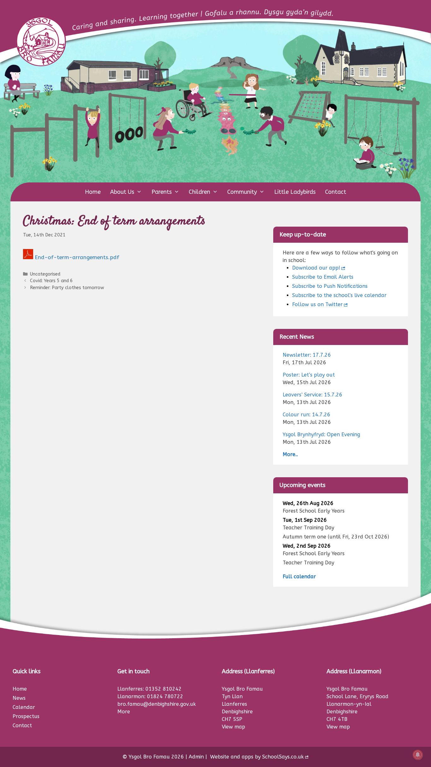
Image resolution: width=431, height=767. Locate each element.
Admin (196, 757)
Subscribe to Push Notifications (330, 286)
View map (233, 727)
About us (122, 191)
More (123, 712)
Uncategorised (45, 274)
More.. (290, 454)
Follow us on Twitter (317, 304)
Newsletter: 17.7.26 (307, 355)
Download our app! (316, 268)
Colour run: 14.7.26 (306, 415)
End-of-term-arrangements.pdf (77, 257)
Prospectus (26, 716)
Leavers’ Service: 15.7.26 (312, 395)
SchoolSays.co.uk (283, 757)
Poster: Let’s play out (309, 375)
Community (242, 191)
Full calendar (299, 577)
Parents (161, 191)
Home (93, 191)
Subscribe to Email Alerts (322, 277)
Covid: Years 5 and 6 (51, 280)
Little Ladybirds (295, 191)
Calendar (24, 707)
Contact (335, 191)
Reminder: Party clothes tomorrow (67, 287)
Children (199, 191)
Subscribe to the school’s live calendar (339, 295)
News (19, 698)
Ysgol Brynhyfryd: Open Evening (321, 434)
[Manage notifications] (418, 755)
